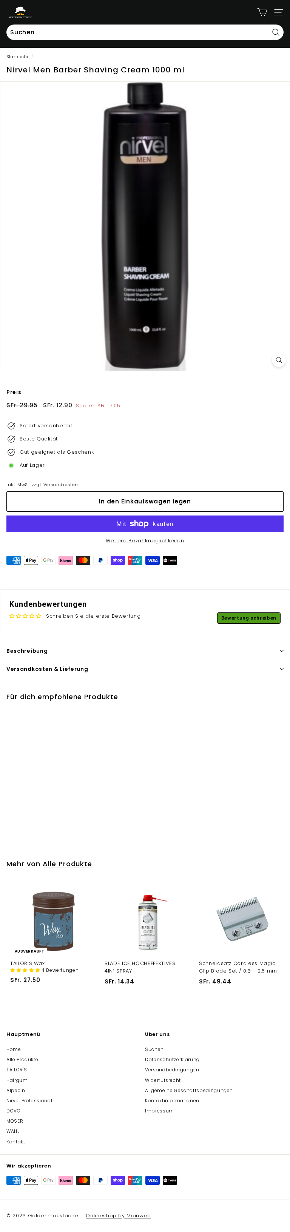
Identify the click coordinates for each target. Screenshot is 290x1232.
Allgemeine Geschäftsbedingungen (189, 1090)
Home (13, 1049)
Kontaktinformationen (172, 1100)
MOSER (14, 1121)
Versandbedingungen (172, 1069)
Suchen (154, 1049)
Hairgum (17, 1080)
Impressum (159, 1111)
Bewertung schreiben (248, 618)
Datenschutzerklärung (172, 1059)
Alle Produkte (67, 863)
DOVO (13, 1111)
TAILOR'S (16, 1069)
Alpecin (15, 1090)
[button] (26, 970)
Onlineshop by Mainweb (118, 1215)
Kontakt (15, 1141)
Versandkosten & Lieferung (47, 669)
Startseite (17, 57)
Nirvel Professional (29, 1100)
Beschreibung (27, 651)
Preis (13, 392)
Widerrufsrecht (163, 1080)
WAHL (13, 1131)
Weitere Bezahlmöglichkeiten (145, 540)
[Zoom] (279, 360)
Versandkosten (60, 485)
